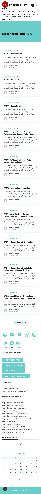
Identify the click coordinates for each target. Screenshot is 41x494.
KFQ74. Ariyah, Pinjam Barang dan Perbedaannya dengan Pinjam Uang (19, 133)
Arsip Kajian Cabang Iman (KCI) (12, 405)
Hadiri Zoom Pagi (12, 360)
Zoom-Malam (16, 14)
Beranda (4, 12)
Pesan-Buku (28, 16)
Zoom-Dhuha (6, 14)
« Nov (20, 480)
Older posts (19, 323)
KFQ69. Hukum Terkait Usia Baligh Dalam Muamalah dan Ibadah (18, 269)
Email (20, 16)
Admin (17, 65)
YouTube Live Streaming (16, 376)
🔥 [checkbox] (5, 488)
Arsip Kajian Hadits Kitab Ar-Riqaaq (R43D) (15, 413)
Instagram (35, 14)
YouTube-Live (21, 12)
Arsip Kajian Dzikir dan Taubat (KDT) (14, 408)
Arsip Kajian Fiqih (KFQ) (11, 50)
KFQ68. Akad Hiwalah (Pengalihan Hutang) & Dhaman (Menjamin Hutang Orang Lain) (20, 297)
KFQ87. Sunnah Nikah (13, 54)
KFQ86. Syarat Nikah (13, 80)
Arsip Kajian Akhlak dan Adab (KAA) (13, 402)
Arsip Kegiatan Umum (9, 421)
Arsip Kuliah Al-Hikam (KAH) (11, 424)
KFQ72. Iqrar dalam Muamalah (17, 188)
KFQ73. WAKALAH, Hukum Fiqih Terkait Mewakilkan (17, 161)
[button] (36, 5)
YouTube (12, 12)
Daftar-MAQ (6, 19)
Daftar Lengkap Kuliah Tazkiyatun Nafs (14, 391)
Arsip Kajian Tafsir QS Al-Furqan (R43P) (14, 416)
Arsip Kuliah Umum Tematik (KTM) (13, 432)
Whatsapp (26, 14)
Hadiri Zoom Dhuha (13, 365)
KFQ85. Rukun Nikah (12, 106)
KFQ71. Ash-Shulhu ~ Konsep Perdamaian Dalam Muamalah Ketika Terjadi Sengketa (20, 215)
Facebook (13, 16)
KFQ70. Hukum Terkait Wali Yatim (18, 242)
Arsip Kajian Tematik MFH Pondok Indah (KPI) (16, 419)
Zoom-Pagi (31, 12)
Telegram (5, 16)
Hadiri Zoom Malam (13, 371)
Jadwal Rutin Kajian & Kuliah (11, 388)
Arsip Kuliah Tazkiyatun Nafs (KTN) (13, 427)
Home (3, 28)
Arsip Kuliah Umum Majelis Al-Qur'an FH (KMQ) (17, 429)
